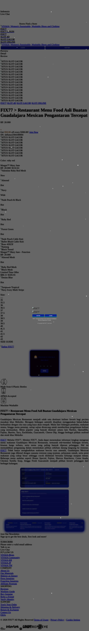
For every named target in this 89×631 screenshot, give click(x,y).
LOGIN (50, 315)
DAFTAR (38, 315)
